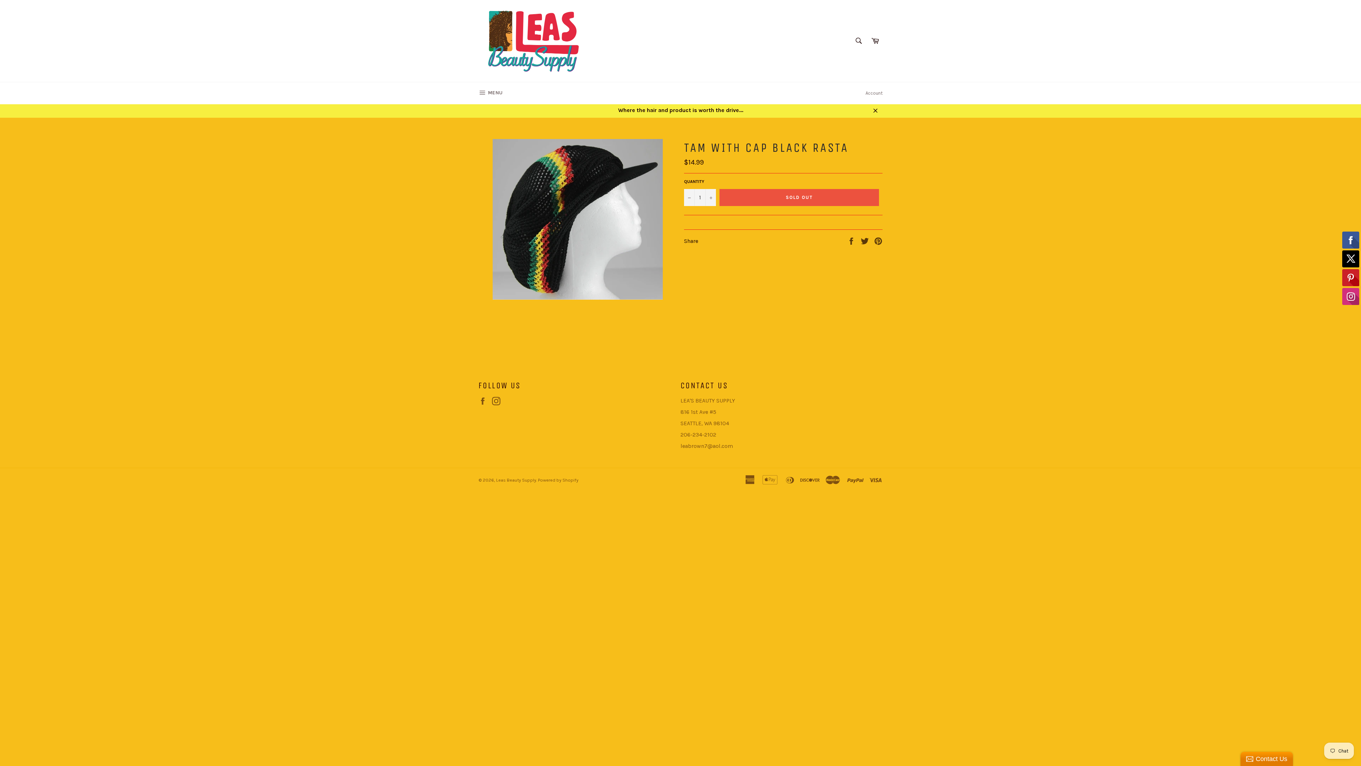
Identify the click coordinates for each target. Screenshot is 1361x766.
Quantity (694, 181)
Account (874, 93)
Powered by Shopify (558, 480)
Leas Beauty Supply (516, 480)
